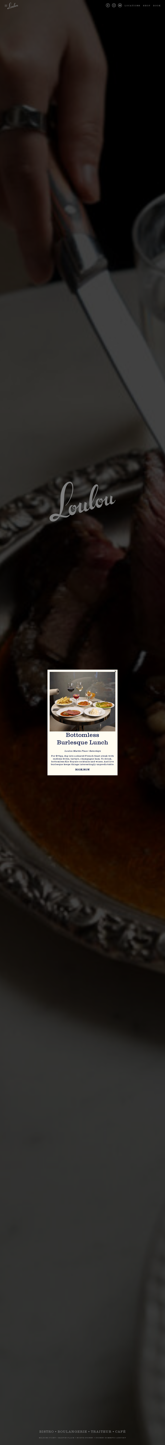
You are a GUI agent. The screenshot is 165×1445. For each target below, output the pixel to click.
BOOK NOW (82, 769)
